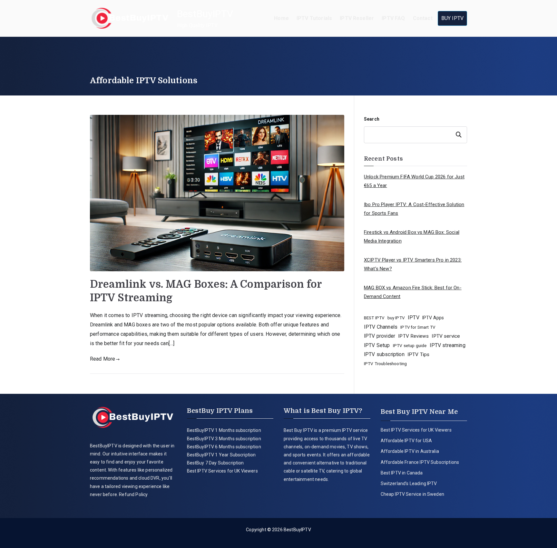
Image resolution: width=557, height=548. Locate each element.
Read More (102, 359)
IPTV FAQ (393, 18)
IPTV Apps (433, 317)
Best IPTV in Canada (402, 472)
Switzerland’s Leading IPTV (409, 483)
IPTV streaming (447, 345)
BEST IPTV (374, 317)
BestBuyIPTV (205, 13)
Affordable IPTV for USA (406, 440)
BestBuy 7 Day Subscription (215, 462)
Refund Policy (133, 494)
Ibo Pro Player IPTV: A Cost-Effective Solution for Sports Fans (414, 209)
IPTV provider (379, 336)
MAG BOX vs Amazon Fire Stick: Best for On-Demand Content (413, 292)
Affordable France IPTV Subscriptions (420, 462)
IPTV (413, 317)
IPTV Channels (380, 327)
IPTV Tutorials (314, 18)
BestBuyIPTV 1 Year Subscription (221, 454)
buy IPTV (396, 317)
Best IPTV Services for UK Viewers (222, 470)
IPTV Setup (377, 345)
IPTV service (446, 336)
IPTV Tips (418, 354)
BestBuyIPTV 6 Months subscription (224, 446)
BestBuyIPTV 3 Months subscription (224, 438)
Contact (423, 18)
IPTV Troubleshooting (385, 363)
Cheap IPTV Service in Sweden (412, 494)
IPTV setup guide (410, 345)
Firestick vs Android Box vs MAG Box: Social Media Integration (411, 236)
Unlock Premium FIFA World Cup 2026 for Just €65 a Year (414, 181)
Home (281, 18)
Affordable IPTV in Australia (410, 451)
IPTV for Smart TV (417, 327)
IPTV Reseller (357, 18)
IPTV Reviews (413, 336)
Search (371, 119)
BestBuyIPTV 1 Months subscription (224, 430)
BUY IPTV (452, 18)
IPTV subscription (384, 354)
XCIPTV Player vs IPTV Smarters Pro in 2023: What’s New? (413, 264)
